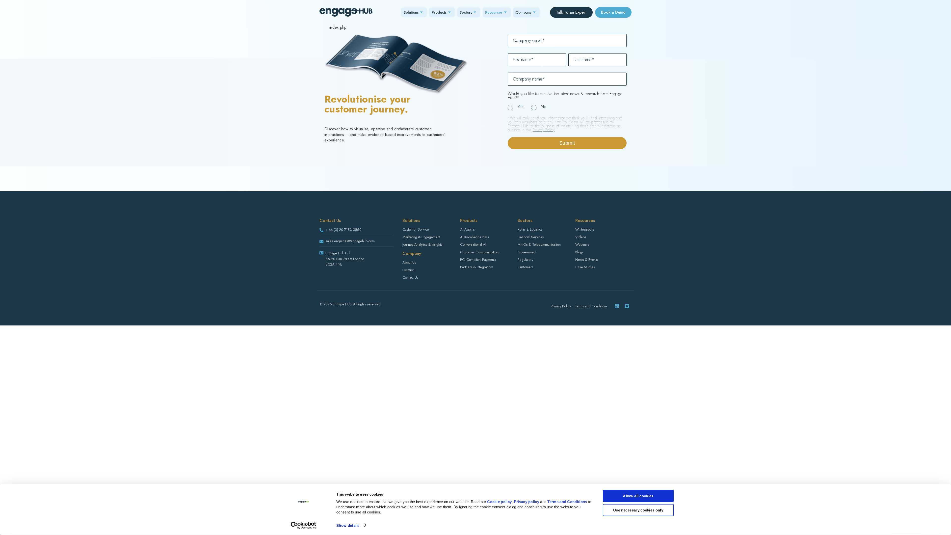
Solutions (411, 12)
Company (523, 12)
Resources (493, 12)
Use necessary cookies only (638, 510)
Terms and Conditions (567, 502)
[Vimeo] (627, 306)
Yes (521, 106)
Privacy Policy (544, 130)
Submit (567, 143)
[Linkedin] (616, 306)
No (544, 106)
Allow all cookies (638, 496)
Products (439, 12)
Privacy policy (526, 502)
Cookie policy (499, 502)
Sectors (466, 12)
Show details (348, 525)
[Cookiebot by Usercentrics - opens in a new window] (303, 525)
